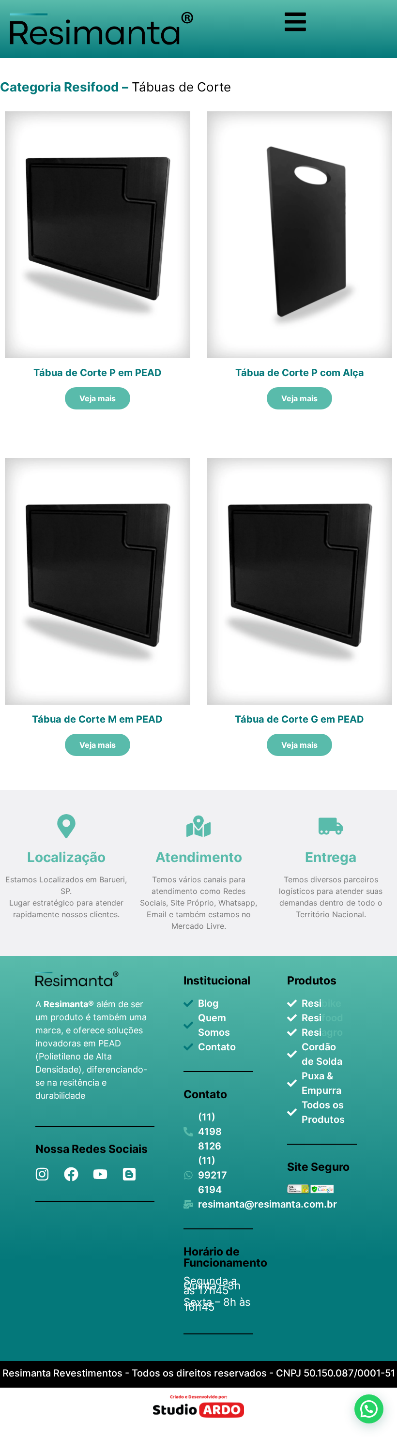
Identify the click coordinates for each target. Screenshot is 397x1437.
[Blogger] (129, 1174)
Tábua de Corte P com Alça (299, 372)
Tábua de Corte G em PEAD (299, 719)
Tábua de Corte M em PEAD (97, 719)
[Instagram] (42, 1174)
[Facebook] (71, 1174)
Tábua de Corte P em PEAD (97, 372)
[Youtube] (100, 1174)
